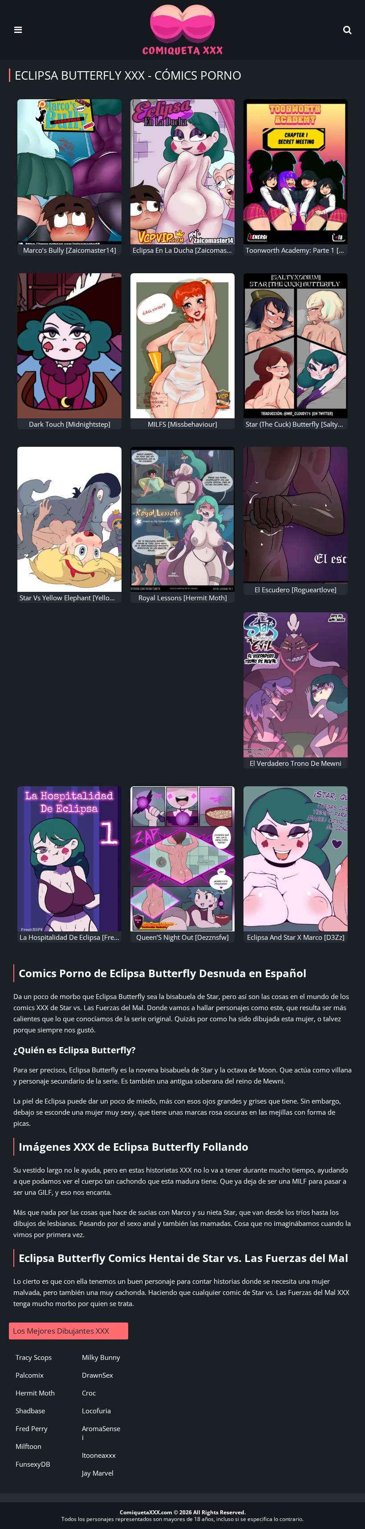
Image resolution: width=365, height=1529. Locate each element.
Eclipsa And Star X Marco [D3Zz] (296, 937)
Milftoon (28, 1446)
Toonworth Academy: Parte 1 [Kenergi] (305, 250)
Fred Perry (32, 1428)
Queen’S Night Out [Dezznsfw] (182, 937)
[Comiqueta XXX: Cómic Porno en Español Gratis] (182, 28)
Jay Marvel (98, 1472)
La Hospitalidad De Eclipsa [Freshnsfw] (79, 937)
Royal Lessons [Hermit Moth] (182, 597)
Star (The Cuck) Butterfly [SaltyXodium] (305, 424)
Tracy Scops (34, 1357)
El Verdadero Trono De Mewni (295, 763)
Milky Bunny (101, 1357)
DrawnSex (97, 1375)
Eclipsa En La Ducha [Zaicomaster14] (189, 250)
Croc (89, 1392)
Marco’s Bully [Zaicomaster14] (69, 250)
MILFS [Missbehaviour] (182, 424)
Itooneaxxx (99, 1455)
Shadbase (30, 1410)
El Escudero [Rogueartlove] (296, 589)
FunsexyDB (33, 1464)
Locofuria (96, 1410)
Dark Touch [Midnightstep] (69, 424)
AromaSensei (101, 1433)
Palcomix (30, 1375)
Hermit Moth (35, 1392)
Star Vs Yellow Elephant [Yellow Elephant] (83, 597)
